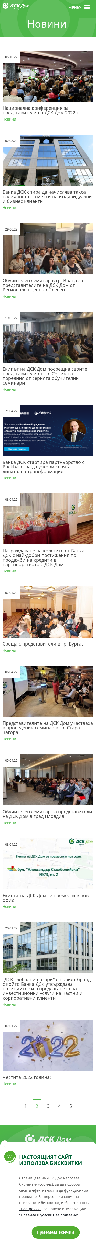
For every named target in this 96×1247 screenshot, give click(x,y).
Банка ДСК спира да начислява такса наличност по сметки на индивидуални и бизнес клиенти (47, 196)
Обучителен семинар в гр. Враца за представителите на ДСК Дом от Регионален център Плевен (43, 285)
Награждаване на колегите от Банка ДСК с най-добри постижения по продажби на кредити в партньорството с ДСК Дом (43, 557)
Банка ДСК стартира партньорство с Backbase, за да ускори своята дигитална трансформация (43, 466)
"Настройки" (30, 1208)
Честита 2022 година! (27, 1077)
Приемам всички (55, 1232)
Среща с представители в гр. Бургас (43, 644)
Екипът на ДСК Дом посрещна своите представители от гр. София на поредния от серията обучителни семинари (45, 376)
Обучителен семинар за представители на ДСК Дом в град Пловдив (47, 813)
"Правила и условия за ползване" (49, 1214)
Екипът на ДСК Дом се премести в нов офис (46, 897)
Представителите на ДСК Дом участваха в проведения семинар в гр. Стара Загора (48, 727)
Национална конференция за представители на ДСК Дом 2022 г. (41, 110)
